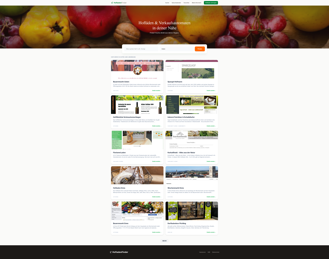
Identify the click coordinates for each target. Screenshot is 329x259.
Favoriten (186, 2)
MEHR (164, 241)
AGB (209, 252)
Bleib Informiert (196, 2)
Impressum (202, 252)
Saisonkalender (176, 2)
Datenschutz (215, 252)
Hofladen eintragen (211, 2)
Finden (200, 49)
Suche (167, 2)
